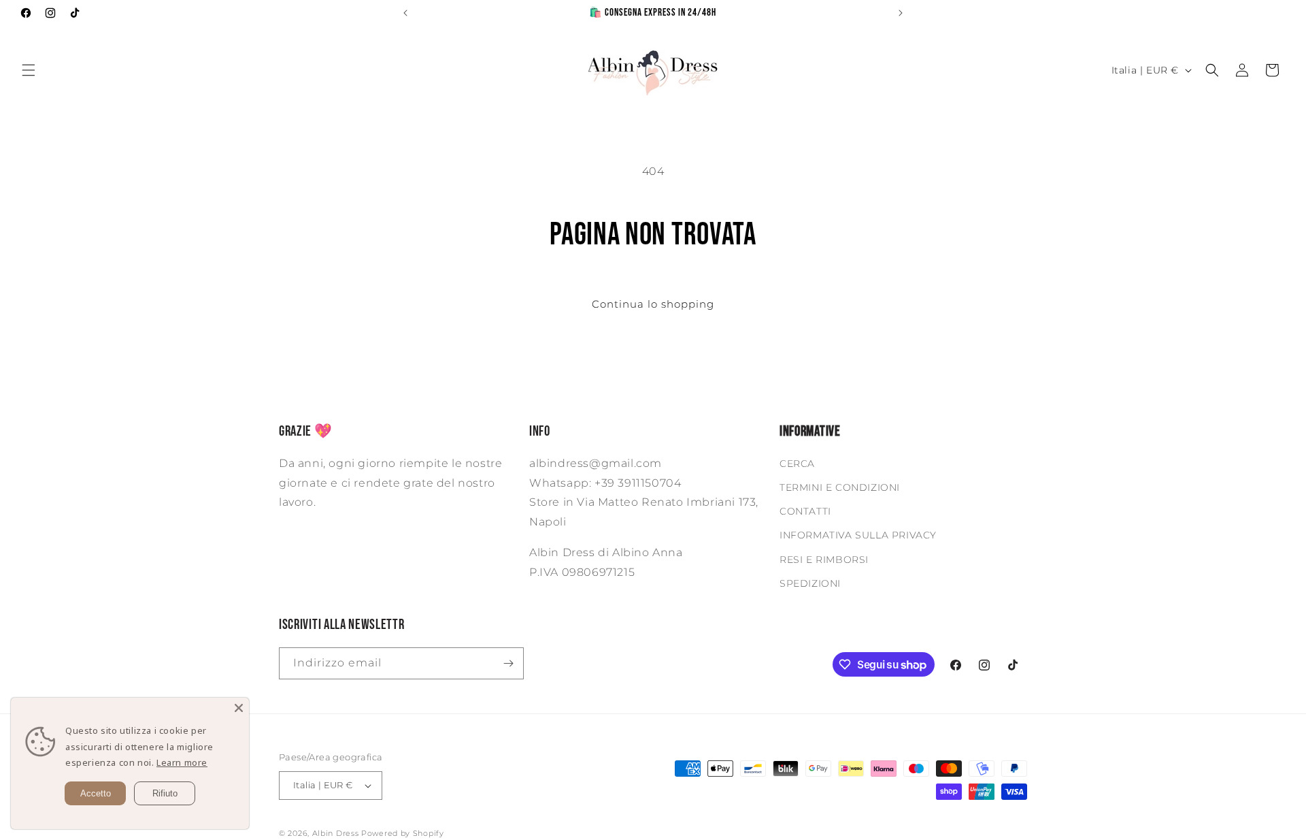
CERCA (797, 463)
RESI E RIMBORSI (824, 559)
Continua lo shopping (653, 303)
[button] (29, 70)
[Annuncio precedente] (405, 13)
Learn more (181, 762)
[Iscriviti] (508, 663)
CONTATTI (805, 511)
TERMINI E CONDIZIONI (840, 487)
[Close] (239, 708)
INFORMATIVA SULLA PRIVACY (858, 535)
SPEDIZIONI (810, 583)
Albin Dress (335, 833)
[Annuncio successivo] (901, 13)
